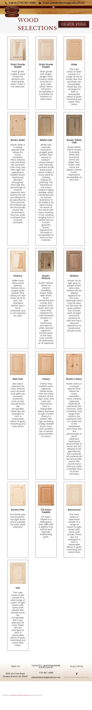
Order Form (73, 24)
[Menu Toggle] (53, 7)
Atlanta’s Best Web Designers (21, 695)
